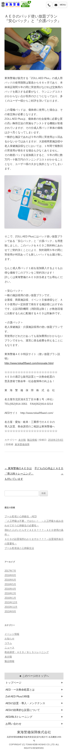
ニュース (9, 647)
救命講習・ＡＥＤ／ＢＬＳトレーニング (27, 652)
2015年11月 (11, 607)
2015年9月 (10, 611)
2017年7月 (10, 570)
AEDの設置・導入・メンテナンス (25, 703)
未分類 (22, 439)
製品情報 (32, 439)
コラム (8, 643)
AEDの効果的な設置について (22, 709)
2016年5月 (10, 584)
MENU (63, 5)
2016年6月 (10, 579)
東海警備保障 (22, 444)
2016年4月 (10, 588)
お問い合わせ (13, 723)
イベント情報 (12, 634)
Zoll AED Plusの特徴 (17, 696)
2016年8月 (10, 575)
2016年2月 (10, 593)
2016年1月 (10, 597)
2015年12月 (11, 602)
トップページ (13, 682)
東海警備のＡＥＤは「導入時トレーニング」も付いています (19, 473)
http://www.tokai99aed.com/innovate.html (29, 363)
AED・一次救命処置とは (20, 689)
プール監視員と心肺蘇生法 (19, 548)
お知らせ (9, 638)
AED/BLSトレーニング (18, 716)
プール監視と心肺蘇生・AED (21, 516)
